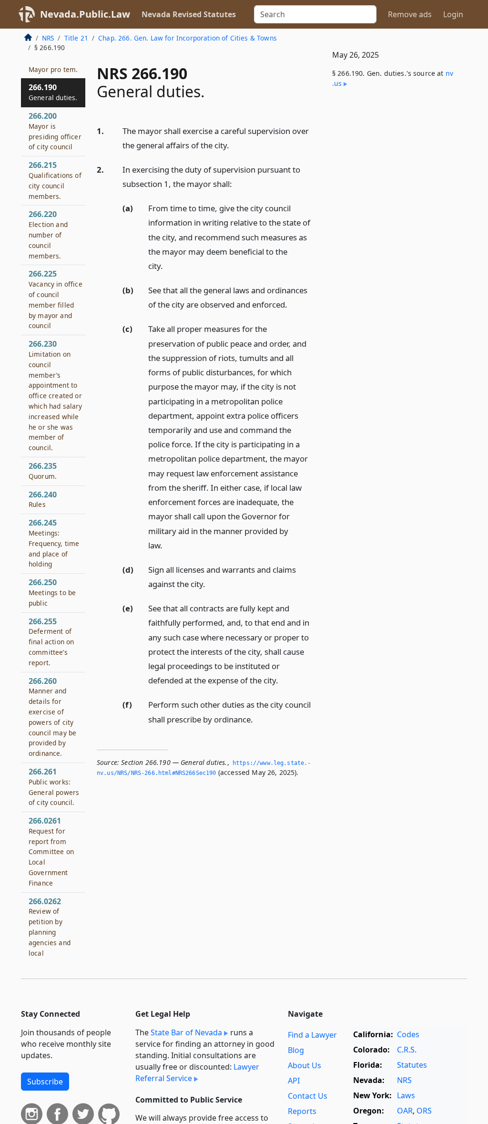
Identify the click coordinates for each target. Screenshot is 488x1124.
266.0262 (50, 932)
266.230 (55, 395)
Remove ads (410, 14)
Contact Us (307, 1096)
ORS (424, 1110)
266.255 (51, 641)
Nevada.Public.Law (85, 14)
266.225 (55, 299)
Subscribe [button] (45, 1081)
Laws (406, 1095)
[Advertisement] (395, 170)
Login (453, 14)
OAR (405, 1110)
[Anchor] (234, 145)
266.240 (43, 499)
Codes (408, 1034)
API (294, 1080)
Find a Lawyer (312, 1035)
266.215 (55, 180)
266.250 (52, 592)
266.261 (54, 786)
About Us (304, 1065)
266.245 (54, 542)
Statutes (412, 1065)
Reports (302, 1111)
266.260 (52, 717)
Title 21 (76, 37)
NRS (48, 37)
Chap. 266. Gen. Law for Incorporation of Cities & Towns (187, 37)
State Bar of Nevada (186, 1032)
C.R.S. (407, 1049)
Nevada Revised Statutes (189, 14)
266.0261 (51, 851)
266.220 (48, 234)
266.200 (55, 131)
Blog (296, 1050)
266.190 (53, 92)
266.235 (43, 471)
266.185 (53, 64)
